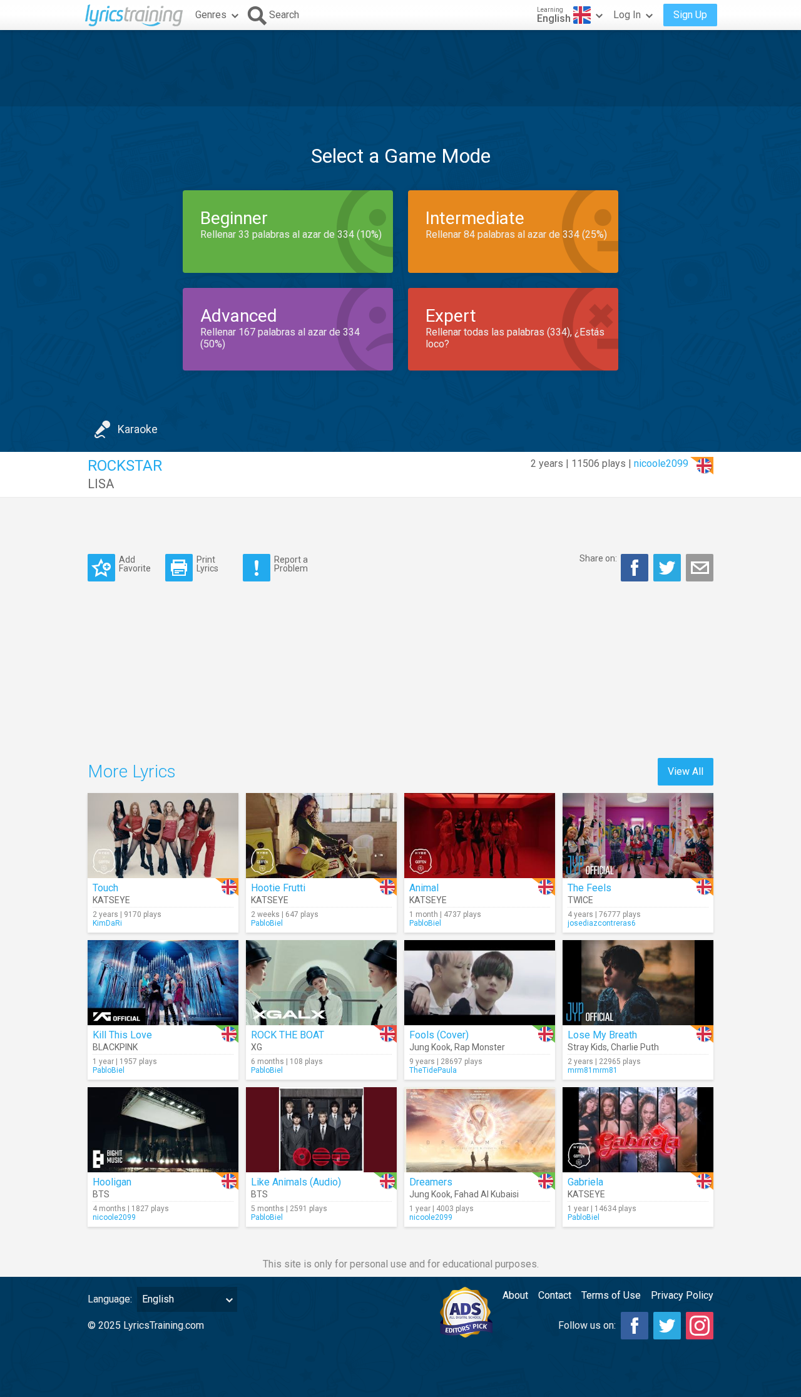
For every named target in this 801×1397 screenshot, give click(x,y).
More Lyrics (132, 771)
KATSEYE (111, 900)
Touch (105, 888)
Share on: (598, 558)
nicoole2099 (661, 463)
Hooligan (112, 1182)
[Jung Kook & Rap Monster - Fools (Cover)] (479, 982)
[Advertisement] (400, 68)
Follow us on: (587, 1325)
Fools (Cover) (439, 1035)
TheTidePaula (433, 1070)
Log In (627, 15)
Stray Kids (587, 1047)
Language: (110, 1299)
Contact (554, 1295)
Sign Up (690, 15)
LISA (101, 483)
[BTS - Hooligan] (163, 1129)
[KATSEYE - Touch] (163, 835)
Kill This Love (122, 1035)
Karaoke (138, 429)
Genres (211, 15)
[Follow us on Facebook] (634, 1325)
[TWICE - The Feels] (638, 835)
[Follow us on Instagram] (699, 1325)
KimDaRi (107, 923)
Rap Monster (479, 1047)
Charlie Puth (635, 1047)
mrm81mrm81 (593, 1070)
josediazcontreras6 (602, 923)
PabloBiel (267, 923)
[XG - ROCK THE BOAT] (321, 982)
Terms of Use (611, 1295)
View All (685, 771)
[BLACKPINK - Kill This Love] (163, 982)
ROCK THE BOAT (287, 1035)
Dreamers (430, 1182)
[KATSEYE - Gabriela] (638, 1129)
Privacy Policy (682, 1295)
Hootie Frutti (278, 888)
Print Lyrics (207, 564)
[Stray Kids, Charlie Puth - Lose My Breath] (638, 982)
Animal (424, 888)
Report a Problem (291, 564)
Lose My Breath (602, 1035)
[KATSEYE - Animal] (479, 835)
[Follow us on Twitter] (667, 1325)
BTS (101, 1194)
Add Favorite (135, 564)
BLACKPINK (115, 1047)
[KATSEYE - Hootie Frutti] (321, 835)
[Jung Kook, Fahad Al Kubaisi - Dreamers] (479, 1129)
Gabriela (585, 1182)
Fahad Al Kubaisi (486, 1194)
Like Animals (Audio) (296, 1182)
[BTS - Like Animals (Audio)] (321, 1129)
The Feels (589, 888)
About (515, 1295)
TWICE (580, 900)
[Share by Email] (699, 567)
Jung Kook (430, 1047)
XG (256, 1047)
